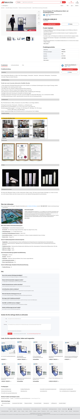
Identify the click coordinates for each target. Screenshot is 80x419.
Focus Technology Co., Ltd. (39, 413)
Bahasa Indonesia (76, 411)
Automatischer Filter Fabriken (17, 403)
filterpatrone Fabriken (28, 403)
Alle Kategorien (5, 5)
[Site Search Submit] (64, 2)
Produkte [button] (18, 2)
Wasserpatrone (46, 403)
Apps (72, 5)
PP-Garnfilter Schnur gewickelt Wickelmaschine (9, 393)
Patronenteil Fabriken (37, 403)
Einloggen (77, 2)
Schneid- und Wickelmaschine (6, 389)
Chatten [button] (70, 24)
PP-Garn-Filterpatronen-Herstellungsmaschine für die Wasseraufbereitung (38, 357)
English (7, 411)
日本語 (19, 411)
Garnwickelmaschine (43, 391)
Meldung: (5, 324)
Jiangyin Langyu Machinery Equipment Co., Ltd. (54, 14)
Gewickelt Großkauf (62, 403)
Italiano (39, 411)
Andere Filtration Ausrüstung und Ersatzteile (39, 7)
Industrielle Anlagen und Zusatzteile (12, 7)
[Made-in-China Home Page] (7, 2)
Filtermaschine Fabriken (6, 403)
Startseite (2, 7)
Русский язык (43, 411)
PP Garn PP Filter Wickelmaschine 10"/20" (56, 378)
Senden (9, 333)
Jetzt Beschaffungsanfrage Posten (34, 333)
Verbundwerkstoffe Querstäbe (6, 391)
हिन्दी (59, 411)
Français (22, 411)
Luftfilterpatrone (54, 403)
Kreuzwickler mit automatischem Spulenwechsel (48, 389)
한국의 (48, 411)
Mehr (2, 405)
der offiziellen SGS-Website (32, 206)
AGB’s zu (41, 415)
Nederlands (55, 411)
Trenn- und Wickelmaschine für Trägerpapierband (67, 391)
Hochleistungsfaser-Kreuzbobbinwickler (66, 389)
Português (34, 411)
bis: (6, 321)
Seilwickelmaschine (24, 391)
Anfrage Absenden (51, 24)
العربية (51, 411)
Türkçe (66, 411)
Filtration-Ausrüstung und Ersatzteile (25, 7)
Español (27, 411)
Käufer (62, 5)
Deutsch (30, 411)
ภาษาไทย (62, 411)
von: (6, 318)
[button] (60, 2)
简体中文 (11, 411)
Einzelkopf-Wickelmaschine (25, 389)
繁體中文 (15, 411)
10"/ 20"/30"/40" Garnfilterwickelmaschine (8, 356)
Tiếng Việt (70, 411)
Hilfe (67, 5)
